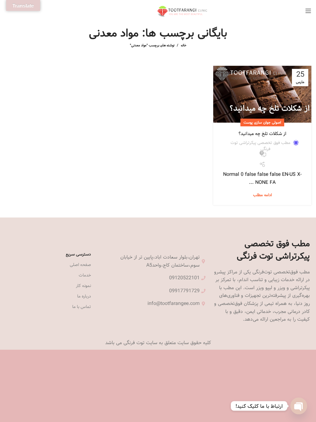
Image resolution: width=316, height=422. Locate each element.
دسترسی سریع (78, 254)
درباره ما (84, 296)
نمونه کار (83, 285)
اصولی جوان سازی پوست (262, 122)
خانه (183, 45)
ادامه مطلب (262, 195)
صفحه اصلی (80, 264)
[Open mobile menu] (308, 11)
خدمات (85, 275)
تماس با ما (81, 306)
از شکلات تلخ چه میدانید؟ (262, 133)
